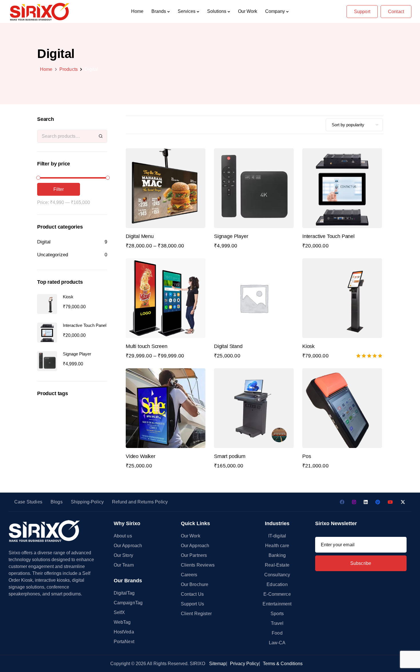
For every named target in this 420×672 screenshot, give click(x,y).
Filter (58, 189)
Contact (396, 11)
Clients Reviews (198, 565)
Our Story (123, 555)
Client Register (196, 613)
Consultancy (277, 574)
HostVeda (124, 631)
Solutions (216, 11)
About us (123, 535)
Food (277, 633)
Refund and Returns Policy (140, 501)
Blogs (57, 501)
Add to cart (342, 204)
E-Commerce (277, 594)
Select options (165, 204)
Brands (158, 11)
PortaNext (124, 641)
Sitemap (217, 663)
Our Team (124, 565)
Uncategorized (52, 254)
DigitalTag (124, 593)
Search (100, 136)
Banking (277, 555)
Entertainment (277, 603)
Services (186, 11)
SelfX (119, 612)
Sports (277, 613)
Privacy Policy (244, 663)
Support (362, 11)
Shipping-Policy (87, 501)
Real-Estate (277, 565)
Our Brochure (195, 584)
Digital (44, 242)
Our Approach (128, 545)
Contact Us (192, 594)
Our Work (247, 11)
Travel (277, 623)
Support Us (192, 603)
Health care (277, 545)
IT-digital (277, 535)
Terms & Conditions (283, 663)
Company (275, 11)
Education (277, 584)
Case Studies (28, 501)
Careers (189, 574)
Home (137, 11)
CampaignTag (128, 602)
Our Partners (194, 555)
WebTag (122, 622)
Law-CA (277, 642)
